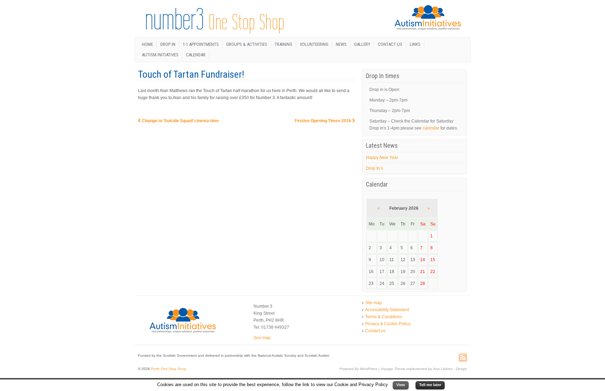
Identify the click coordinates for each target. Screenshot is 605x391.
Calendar (196, 54)
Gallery (362, 44)
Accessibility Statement (387, 309)
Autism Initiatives (160, 54)
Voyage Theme (393, 369)
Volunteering (314, 44)
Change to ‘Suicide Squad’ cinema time (180, 120)
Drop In (167, 44)
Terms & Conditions (383, 316)
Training (283, 44)
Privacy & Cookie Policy (387, 323)
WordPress (368, 369)
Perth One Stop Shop (168, 369)
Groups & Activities (246, 44)
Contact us (390, 44)
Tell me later (430, 385)
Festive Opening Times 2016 (323, 120)
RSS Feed (463, 357)
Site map (373, 302)
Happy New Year (382, 157)
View (400, 385)
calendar (431, 128)
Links (415, 44)
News (341, 44)
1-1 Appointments (201, 44)
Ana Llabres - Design (450, 369)
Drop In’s (374, 168)
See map (262, 337)
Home (147, 44)
